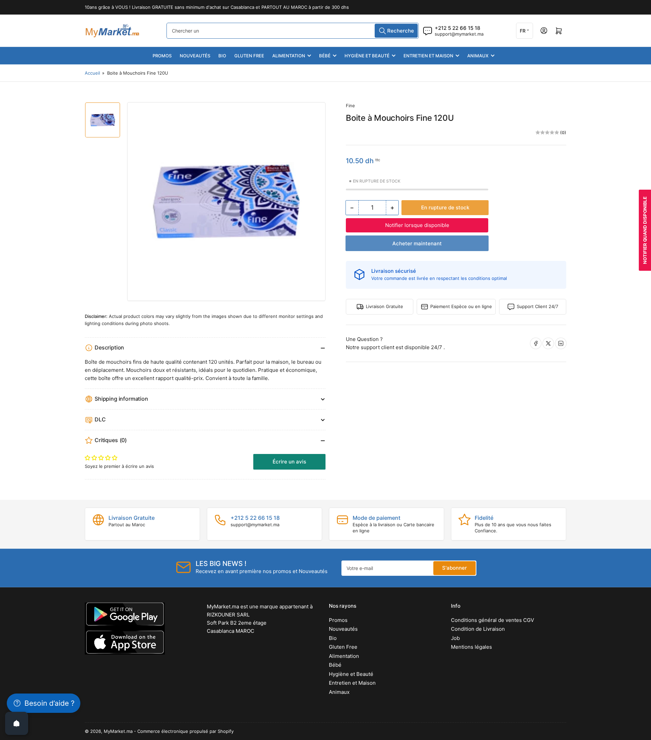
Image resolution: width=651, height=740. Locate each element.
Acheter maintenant (417, 243)
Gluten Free (249, 55)
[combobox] (292, 31)
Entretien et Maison (428, 55)
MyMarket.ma (118, 731)
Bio (222, 55)
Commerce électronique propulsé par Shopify (185, 731)
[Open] (16, 723)
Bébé (325, 55)
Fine (350, 105)
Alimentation (288, 55)
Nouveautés (195, 55)
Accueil (92, 73)
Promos (162, 55)
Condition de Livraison (478, 629)
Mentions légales (471, 647)
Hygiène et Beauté (367, 55)
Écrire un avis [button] (289, 461)
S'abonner (454, 568)
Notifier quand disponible (645, 230)
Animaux (478, 55)
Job (455, 638)
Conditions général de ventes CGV (492, 620)
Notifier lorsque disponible (417, 225)
